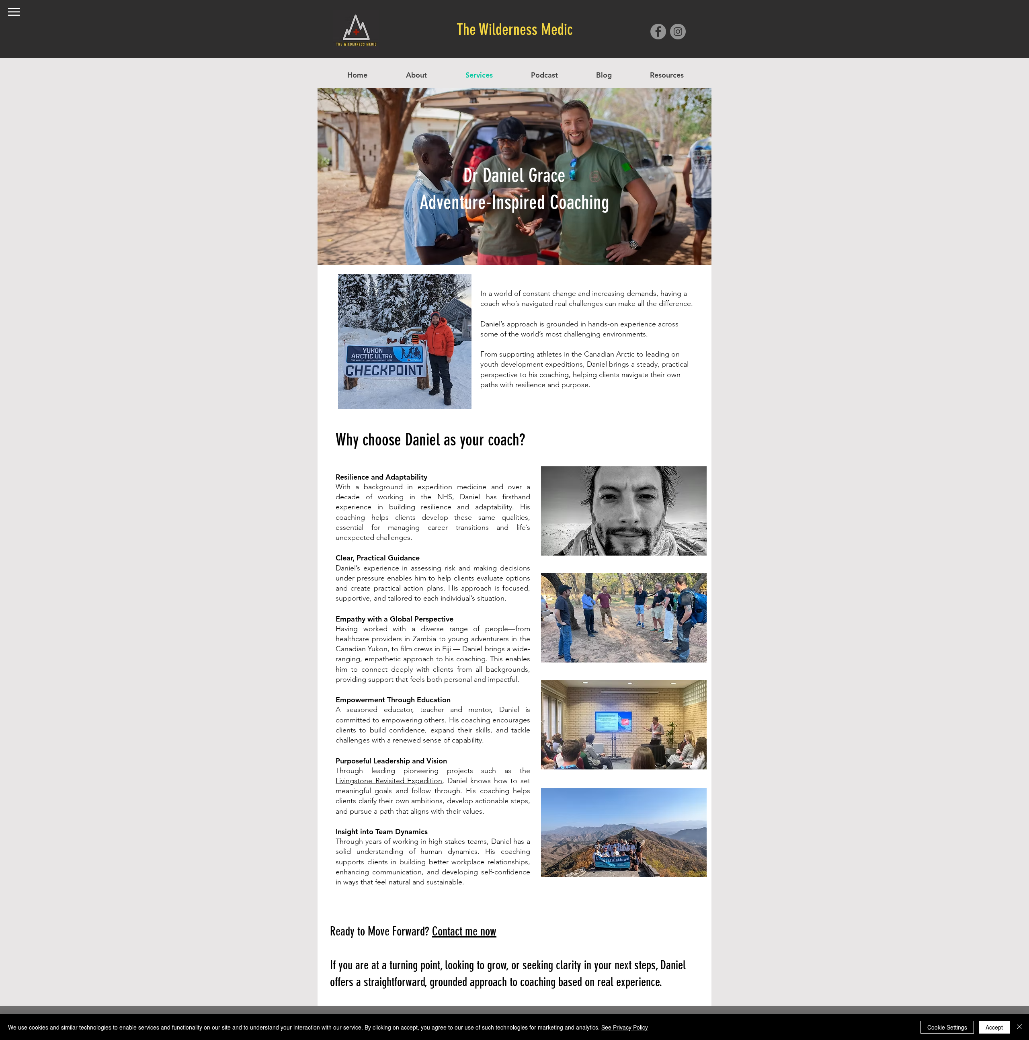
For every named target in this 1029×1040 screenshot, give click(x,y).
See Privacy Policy (624, 1027)
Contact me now (464, 931)
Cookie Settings (947, 1027)
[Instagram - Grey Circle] (678, 31)
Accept (994, 1027)
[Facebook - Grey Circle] (658, 31)
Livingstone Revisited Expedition (389, 780)
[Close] (1019, 1027)
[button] (14, 12)
